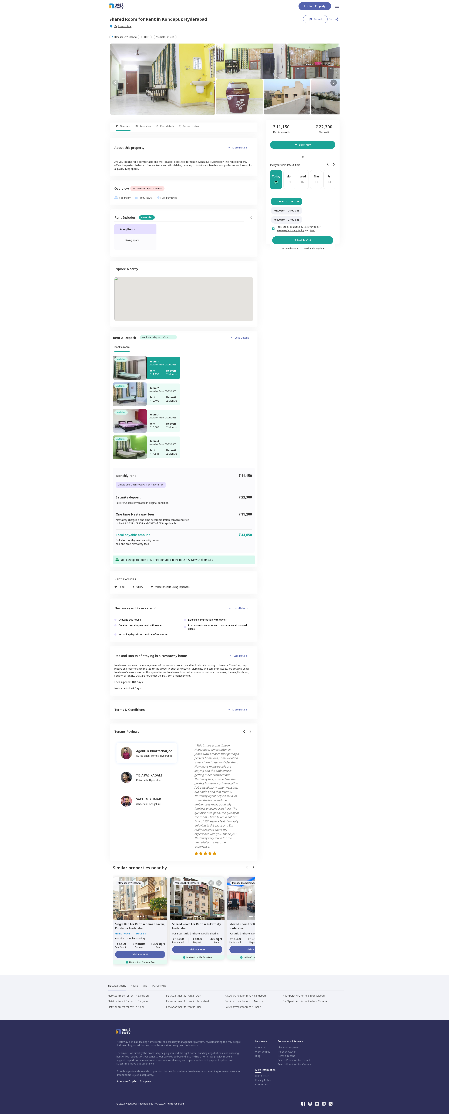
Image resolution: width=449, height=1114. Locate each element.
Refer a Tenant (286, 1055)
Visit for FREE (140, 954)
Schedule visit (302, 240)
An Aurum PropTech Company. (133, 1081)
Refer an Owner (287, 1051)
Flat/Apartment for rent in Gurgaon (128, 1001)
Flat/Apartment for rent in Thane (242, 1007)
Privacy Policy (263, 1080)
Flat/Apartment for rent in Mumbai (243, 1001)
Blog (257, 1055)
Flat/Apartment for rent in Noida (126, 1007)
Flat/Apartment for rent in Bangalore (128, 995)
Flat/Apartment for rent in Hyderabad (187, 1001)
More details (239, 147)
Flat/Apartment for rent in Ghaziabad (304, 995)
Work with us (262, 1051)
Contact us (261, 1084)
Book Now (305, 144)
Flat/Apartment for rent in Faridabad (245, 995)
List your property (314, 6)
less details (242, 337)
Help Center (262, 1076)
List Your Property (288, 1047)
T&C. (312, 230)
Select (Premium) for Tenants (294, 1060)
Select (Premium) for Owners (294, 1064)
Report (318, 19)
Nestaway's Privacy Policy (290, 230)
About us (260, 1047)
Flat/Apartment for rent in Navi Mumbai (305, 1001)
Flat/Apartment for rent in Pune (184, 1007)
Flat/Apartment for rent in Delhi (184, 995)
